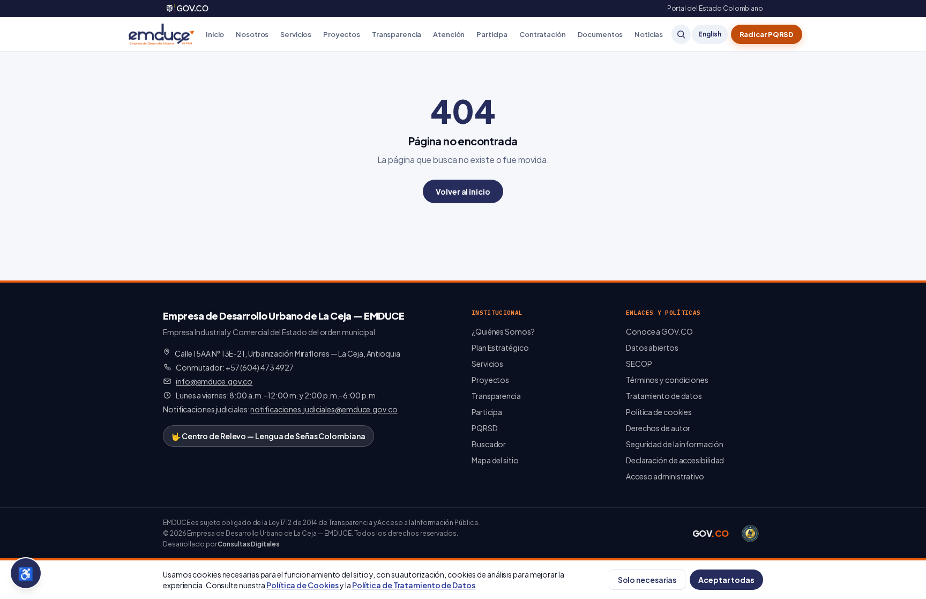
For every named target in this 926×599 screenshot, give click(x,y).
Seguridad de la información (674, 444)
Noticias (648, 34)
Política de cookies (659, 412)
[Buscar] (681, 34)
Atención (449, 34)
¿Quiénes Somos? (503, 331)
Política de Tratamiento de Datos (413, 585)
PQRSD (485, 428)
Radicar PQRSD (767, 34)
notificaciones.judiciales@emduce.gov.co (323, 409)
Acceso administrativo (665, 476)
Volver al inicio (463, 191)
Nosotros (252, 34)
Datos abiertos (652, 347)
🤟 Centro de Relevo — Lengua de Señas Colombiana (268, 436)
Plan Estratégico (500, 347)
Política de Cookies (302, 585)
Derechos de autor (658, 428)
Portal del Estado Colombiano (715, 8)
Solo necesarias (647, 580)
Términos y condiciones (667, 379)
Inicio (215, 34)
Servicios (295, 34)
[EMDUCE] (161, 34)
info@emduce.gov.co (214, 381)
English (709, 34)
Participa (491, 34)
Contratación (542, 34)
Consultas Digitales (248, 544)
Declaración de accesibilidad (675, 460)
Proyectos (341, 34)
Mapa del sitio (495, 460)
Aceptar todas (726, 580)
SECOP (639, 363)
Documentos (600, 34)
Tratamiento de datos (664, 396)
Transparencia (396, 34)
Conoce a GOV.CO (659, 331)
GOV (710, 533)
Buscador (489, 444)
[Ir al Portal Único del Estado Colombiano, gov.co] (188, 8)
